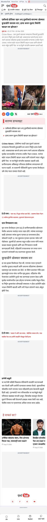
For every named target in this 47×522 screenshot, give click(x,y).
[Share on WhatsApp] (12, 114)
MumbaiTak (5, 2)
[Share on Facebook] (8, 114)
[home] (23, 495)
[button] (16, 427)
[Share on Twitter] (16, 114)
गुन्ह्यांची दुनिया (9, 14)
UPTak (21, 2)
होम (2, 14)
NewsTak (14, 2)
